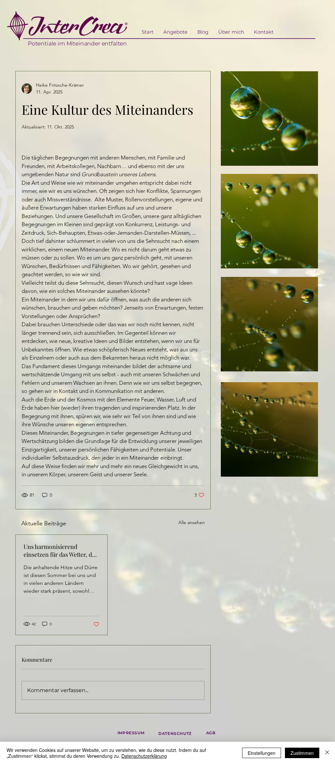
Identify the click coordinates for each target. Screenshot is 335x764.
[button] (175, 32)
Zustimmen (302, 753)
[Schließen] (327, 753)
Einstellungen (261, 753)
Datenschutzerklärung (144, 756)
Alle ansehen (191, 522)
